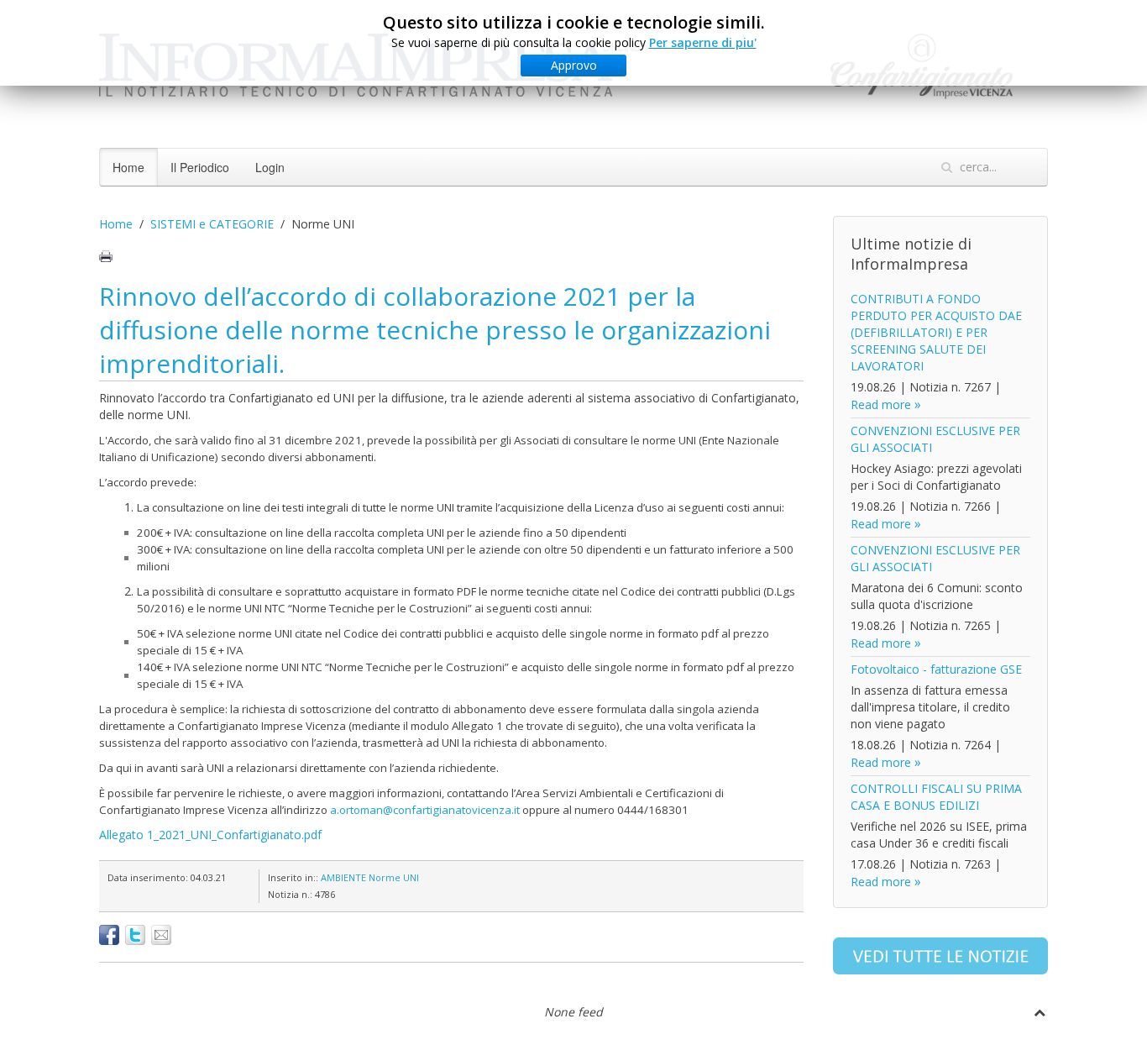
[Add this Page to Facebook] (109, 935)
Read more (881, 404)
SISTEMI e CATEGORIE (212, 224)
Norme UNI (394, 877)
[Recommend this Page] (161, 935)
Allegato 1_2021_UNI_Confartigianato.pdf (210, 835)
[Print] (106, 256)
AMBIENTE (343, 877)
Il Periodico (199, 167)
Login (270, 167)
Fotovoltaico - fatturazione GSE (936, 669)
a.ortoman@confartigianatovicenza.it (425, 809)
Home (128, 167)
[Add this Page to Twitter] (135, 935)
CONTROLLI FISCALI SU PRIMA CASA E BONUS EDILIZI (936, 796)
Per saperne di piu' (703, 42)
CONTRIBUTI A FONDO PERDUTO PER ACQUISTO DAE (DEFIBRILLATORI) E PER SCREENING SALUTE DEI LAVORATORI (936, 332)
